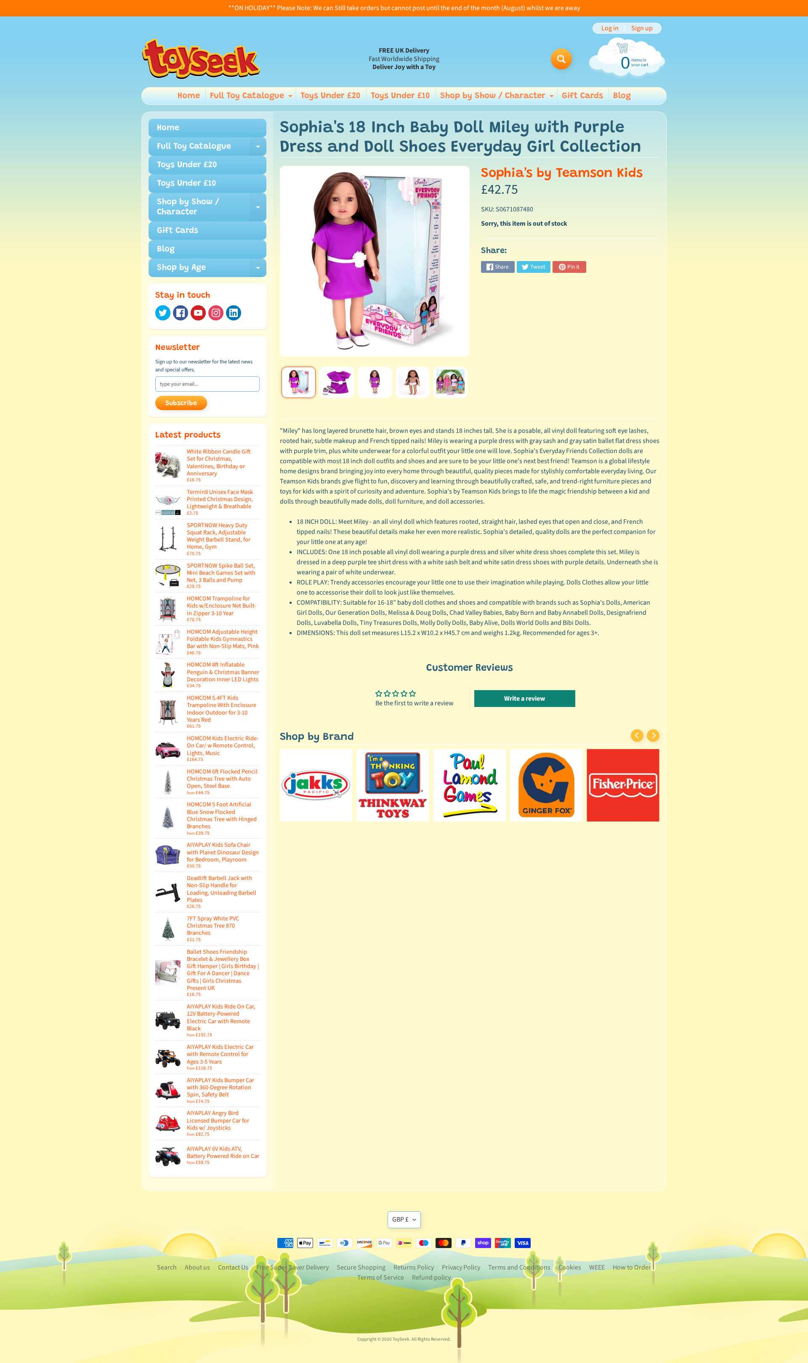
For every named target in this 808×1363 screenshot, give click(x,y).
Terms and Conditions (519, 1267)
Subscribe (181, 403)
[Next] (653, 735)
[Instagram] (215, 312)
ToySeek (401, 1339)
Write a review (524, 698)
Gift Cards (582, 96)
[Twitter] (162, 312)
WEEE (597, 1267)
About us (197, 1267)
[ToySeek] (200, 59)
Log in (610, 28)
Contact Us (233, 1267)
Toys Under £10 (400, 96)
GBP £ (400, 1219)
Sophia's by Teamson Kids (562, 173)
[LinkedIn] (233, 312)
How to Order (632, 1267)
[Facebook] (180, 312)
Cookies (569, 1267)
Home (189, 96)
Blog (622, 96)
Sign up (642, 28)
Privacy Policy (461, 1267)
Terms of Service (380, 1277)
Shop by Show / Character (498, 98)
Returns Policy (413, 1267)
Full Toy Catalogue (252, 98)
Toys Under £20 (330, 96)
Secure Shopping (361, 1267)
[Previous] (637, 735)
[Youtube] (198, 312)
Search (167, 1267)
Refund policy (431, 1277)
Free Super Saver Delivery (292, 1267)
